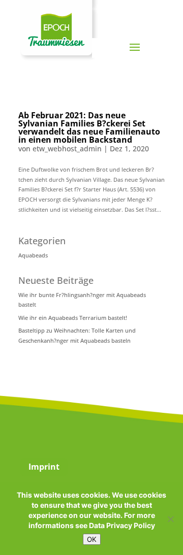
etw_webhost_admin (67, 148)
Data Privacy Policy (122, 525)
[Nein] (170, 519)
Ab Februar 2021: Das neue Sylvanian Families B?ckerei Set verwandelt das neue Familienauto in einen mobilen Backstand (89, 127)
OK (92, 539)
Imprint (43, 466)
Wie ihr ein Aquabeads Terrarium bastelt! (72, 317)
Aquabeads (33, 255)
